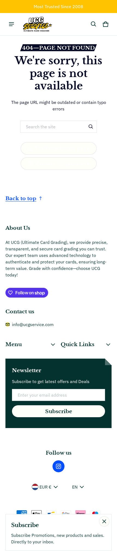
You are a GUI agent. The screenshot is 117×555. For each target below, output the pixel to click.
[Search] (91, 127)
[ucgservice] (37, 24)
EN (75, 487)
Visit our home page (62, 148)
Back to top (20, 198)
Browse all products (62, 163)
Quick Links (77, 344)
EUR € (45, 487)
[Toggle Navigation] (11, 24)
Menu (13, 344)
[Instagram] (58, 466)
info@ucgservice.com (33, 324)
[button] (94, 24)
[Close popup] (104, 521)
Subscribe (58, 411)
